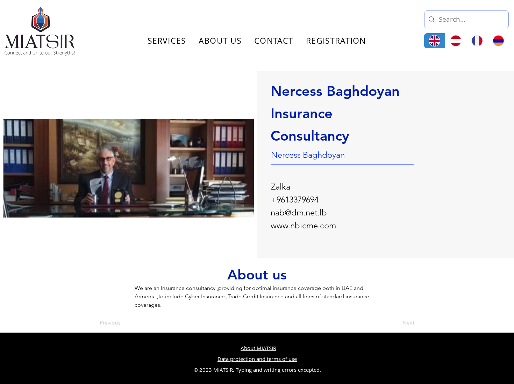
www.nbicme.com (303, 225)
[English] (434, 40)
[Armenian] (498, 40)
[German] (455, 40)
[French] (477, 40)
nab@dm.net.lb (299, 212)
